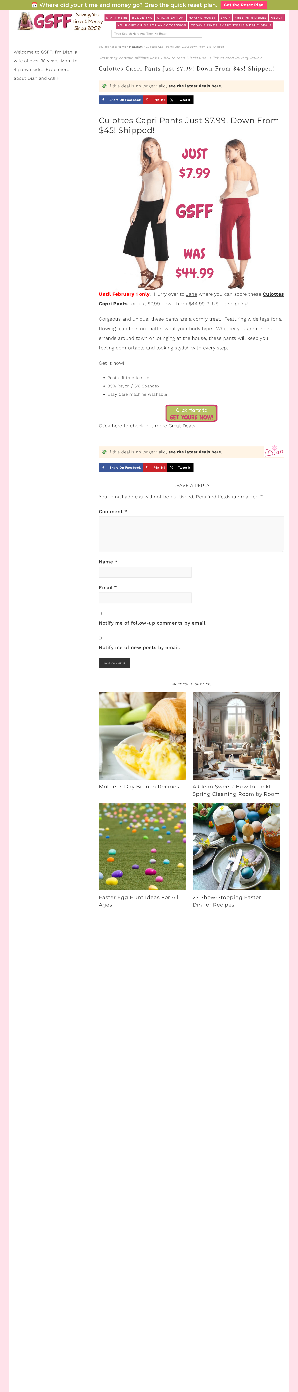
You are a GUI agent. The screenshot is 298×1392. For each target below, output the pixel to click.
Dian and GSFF (44, 78)
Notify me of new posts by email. (139, 647)
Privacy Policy (248, 58)
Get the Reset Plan (244, 4)
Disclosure (197, 58)
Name (108, 562)
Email (108, 587)
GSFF (59, 21)
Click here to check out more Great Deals (147, 425)
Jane (191, 294)
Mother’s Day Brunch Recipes (139, 787)
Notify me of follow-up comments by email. (153, 623)
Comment (113, 511)
